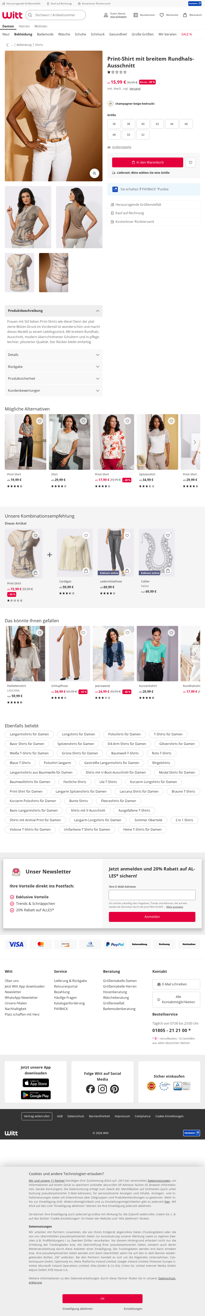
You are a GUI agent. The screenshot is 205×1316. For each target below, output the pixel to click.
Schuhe (80, 34)
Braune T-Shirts (183, 791)
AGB (60, 1116)
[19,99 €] (25, 442)
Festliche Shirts (74, 782)
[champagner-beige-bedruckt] (110, 103)
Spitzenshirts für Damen (75, 744)
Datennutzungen (159, 1180)
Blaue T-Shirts (20, 763)
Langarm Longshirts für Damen (97, 820)
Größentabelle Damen (120, 981)
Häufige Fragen (65, 997)
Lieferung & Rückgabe (70, 981)
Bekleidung (23, 34)
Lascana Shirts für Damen (139, 791)
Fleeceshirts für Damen (118, 801)
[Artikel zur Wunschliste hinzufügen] (190, 162)
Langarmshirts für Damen (29, 734)
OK (102, 1298)
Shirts (39, 45)
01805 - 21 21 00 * (171, 1030)
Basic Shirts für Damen (27, 744)
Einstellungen (133, 1309)
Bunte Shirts (78, 801)
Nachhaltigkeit (15, 1009)
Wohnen (40, 26)
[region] (102, 1241)
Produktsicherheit (21, 378)
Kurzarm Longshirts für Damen (153, 782)
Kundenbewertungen (24, 390)
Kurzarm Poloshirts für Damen (33, 801)
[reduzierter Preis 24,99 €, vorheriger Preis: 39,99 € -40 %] (113, 654)
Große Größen (143, 34)
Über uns (12, 981)
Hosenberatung (115, 992)
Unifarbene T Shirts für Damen (87, 829)
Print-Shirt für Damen (26, 791)
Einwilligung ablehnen (78, 1309)
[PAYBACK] (195, 3)
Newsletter (13, 992)
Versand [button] (135, 88)
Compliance (143, 1116)
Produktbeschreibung (25, 310)
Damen (8, 26)
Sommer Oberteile (148, 820)
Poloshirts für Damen (124, 734)
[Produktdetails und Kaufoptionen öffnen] (35, 572)
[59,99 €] (75, 553)
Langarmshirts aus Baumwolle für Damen (41, 772)
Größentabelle (121, 147)
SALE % (186, 34)
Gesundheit (118, 34)
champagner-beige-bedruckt (135, 103)
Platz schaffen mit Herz (22, 1014)
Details (13, 354)
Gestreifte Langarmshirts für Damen (111, 763)
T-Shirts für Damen (168, 734)
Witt (9, 971)
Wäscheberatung (116, 997)
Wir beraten (168, 34)
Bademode (45, 34)
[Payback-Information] (191, 1133)
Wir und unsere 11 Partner (47, 1180)
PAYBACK (61, 1009)
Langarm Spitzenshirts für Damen (81, 791)
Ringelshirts (161, 763)
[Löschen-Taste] (81, 15)
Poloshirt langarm (57, 763)
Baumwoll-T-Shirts (125, 753)
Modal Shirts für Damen (177, 772)
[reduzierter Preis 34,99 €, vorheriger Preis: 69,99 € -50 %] (69, 654)
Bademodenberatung (119, 1009)
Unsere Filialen (16, 1003)
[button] (6, 44)
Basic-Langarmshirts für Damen (34, 810)
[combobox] (63, 15)
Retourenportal (65, 986)
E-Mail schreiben (172, 985)
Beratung (111, 971)
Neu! (5, 34)
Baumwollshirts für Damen (30, 782)
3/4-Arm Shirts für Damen (126, 744)
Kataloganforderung (69, 1003)
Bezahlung (62, 992)
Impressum (122, 1116)
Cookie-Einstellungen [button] (169, 1116)
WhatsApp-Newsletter (21, 997)
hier (167, 1202)
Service (60, 971)
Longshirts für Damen (78, 734)
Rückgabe (15, 366)
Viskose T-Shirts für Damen (30, 829)
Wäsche (64, 34)
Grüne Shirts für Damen (80, 753)
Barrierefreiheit (99, 1116)
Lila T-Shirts (108, 782)
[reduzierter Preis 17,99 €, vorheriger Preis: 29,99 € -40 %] (113, 442)
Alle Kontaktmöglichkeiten (178, 999)
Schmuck (98, 34)
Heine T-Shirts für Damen (142, 829)
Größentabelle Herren (120, 986)
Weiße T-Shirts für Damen (29, 753)
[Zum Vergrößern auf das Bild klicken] (94, 173)
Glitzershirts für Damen (177, 744)
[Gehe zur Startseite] (12, 15)
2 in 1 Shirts (184, 820)
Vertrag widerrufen (37, 1116)
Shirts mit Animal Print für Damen (35, 820)
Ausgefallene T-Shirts (134, 810)
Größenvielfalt (114, 1003)
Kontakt (159, 971)
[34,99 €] (157, 442)
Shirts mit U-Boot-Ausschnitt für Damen (116, 772)
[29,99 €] (69, 442)
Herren (24, 26)
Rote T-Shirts (161, 753)
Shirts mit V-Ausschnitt (88, 810)
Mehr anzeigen (174, 906)
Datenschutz (75, 1116)
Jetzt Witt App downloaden (25, 986)
